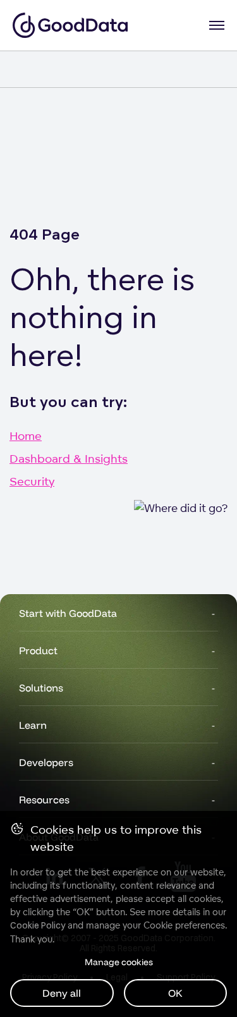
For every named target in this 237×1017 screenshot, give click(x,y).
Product (38, 650)
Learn (33, 725)
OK (175, 993)
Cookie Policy (37, 925)
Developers (46, 762)
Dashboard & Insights (68, 458)
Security (31, 481)
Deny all (61, 993)
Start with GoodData (68, 613)
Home (25, 435)
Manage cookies (119, 962)
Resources (44, 799)
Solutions (41, 687)
